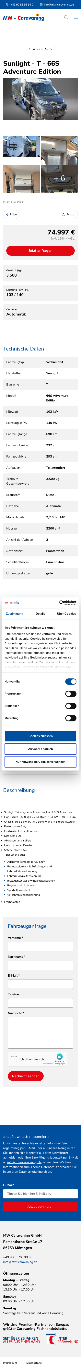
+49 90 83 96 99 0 (22, 4)
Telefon (13, 994)
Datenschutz (33, 1363)
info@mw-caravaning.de (59, 4)
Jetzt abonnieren (40, 1206)
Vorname (15, 938)
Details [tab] (40, 613)
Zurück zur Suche (42, 49)
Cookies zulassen (41, 736)
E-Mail (14, 975)
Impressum (10, 1363)
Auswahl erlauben (40, 749)
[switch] (70, 694)
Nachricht (16, 1013)
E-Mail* (8, 1185)
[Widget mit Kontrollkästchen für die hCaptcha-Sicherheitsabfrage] (37, 1059)
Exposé (70, 214)
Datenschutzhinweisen (35, 1172)
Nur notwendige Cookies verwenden (40, 761)
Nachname (17, 957)
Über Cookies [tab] (66, 613)
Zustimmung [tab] (14, 613)
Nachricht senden (26, 1076)
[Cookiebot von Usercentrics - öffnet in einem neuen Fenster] (59, 602)
